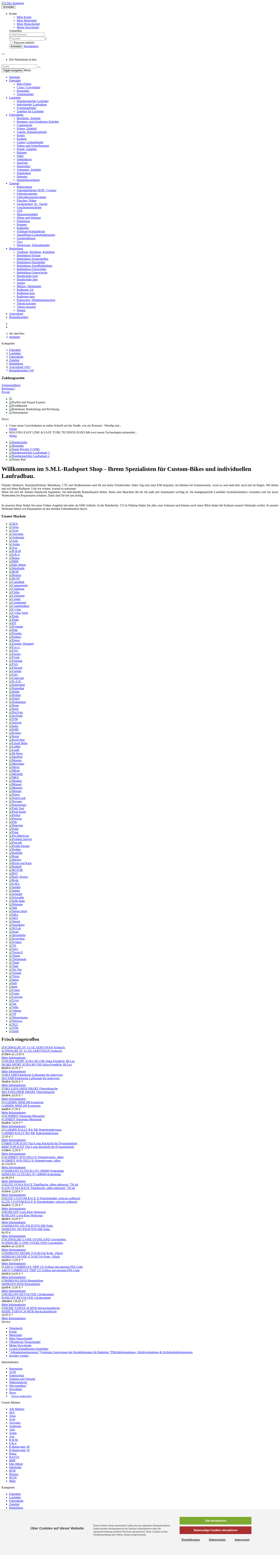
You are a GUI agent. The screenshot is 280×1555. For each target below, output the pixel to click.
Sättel (20, 156)
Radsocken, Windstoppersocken (36, 300)
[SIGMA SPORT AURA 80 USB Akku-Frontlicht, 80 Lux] (38, 1061)
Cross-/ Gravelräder (28, 87)
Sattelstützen (24, 159)
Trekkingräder (25, 94)
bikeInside (15, 1467)
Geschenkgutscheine (29, 207)
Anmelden (8, 7)
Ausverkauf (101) (19, 367)
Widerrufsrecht (18, 1382)
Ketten (21, 135)
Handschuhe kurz (27, 276)
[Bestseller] (16, 445)
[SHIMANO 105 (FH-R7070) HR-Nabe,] (28, 1225)
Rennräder (23, 90)
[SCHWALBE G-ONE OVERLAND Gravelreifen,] (34, 1239)
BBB (12, 1460)
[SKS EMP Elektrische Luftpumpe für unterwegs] (32, 1074)
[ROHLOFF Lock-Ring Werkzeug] (24, 1212)
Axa (11, 1436)
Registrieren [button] (31, 46)
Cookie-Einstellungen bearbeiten (28, 1348)
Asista (13, 1433)
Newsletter (15, 1389)
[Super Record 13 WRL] (24, 449)
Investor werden (19, 1355)
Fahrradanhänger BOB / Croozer (36, 190)
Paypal (6, 392)
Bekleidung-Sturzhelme (31, 262)
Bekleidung (16, 248)
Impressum (15, 1368)
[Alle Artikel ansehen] (13, 523)
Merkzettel (15, 1335)
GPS (19, 210)
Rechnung (9, 388)
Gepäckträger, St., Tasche (32, 204)
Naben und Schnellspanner (33, 145)
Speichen (22, 162)
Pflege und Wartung (29, 217)
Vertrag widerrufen (21, 1396)
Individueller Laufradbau (32, 104)
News (12, 1392)
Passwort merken (23, 42)
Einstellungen (191, 1539)
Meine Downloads (20, 1345)
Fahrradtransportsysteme (31, 197)
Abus (12, 1415)
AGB (12, 1372)
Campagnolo (24, 125)
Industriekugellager (28, 180)
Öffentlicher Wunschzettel (24, 1342)
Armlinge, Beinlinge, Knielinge (36, 252)
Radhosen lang (26, 296)
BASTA (14, 1457)
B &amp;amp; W (19, 1450)
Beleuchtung (24, 186)
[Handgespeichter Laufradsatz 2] (29, 456)
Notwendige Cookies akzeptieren (216, 1530)
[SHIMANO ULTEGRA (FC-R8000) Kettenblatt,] (33, 1170)
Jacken (21, 282)
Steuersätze (23, 166)
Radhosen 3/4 (25, 289)
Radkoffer (23, 228)
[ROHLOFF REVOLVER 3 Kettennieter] (28, 1294)
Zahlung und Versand (22, 1378)
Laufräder (15, 97)
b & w (13, 1443)
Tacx (20, 241)
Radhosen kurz (26, 293)
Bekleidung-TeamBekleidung (34, 265)
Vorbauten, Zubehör (29, 169)
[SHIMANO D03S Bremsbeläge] (22, 1280)
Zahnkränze (24, 173)
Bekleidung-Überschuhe (31, 269)
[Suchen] (39, 67)
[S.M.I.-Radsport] (13, 3)
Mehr (12, 1481)
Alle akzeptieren (215, 1520)
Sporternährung (26, 238)
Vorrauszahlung (11, 385)
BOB (12, 1470)
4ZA (12, 1412)
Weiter (13, 429)
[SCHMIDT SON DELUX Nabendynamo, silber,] (33, 1157)
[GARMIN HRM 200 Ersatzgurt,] (23, 1102)
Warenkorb (15, 1328)
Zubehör (14, 183)
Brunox (13, 1474)
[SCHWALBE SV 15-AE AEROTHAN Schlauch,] (34, 1047)
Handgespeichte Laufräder (33, 101)
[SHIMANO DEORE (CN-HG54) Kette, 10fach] (32, 1253)
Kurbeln (22, 138)
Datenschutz (16, 1375)
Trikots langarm (26, 306)
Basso (12, 1453)
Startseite (14, 77)
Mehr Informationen (14, 1057)
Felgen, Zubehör (27, 128)
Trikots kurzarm (26, 303)
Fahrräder (15, 80)
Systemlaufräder (26, 108)
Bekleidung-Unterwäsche (32, 272)
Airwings (14, 1422)
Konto (13, 1331)
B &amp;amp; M (19, 1446)
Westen (21, 310)
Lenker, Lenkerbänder (30, 142)
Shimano (22, 176)
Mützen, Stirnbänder (29, 286)
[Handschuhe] (18, 442)
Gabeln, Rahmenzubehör (32, 132)
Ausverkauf (16, 313)
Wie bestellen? (17, 1385)
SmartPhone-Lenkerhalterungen (36, 234)
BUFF (13, 1477)
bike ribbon (16, 1463)
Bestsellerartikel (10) (21, 370)
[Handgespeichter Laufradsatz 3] (29, 452)
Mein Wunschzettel (20, 1338)
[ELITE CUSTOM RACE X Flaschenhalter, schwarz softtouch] (41, 1198)
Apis (12, 1429)
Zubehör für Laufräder (30, 111)
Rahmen (22, 152)
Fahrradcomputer (27, 193)
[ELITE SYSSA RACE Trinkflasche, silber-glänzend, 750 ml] (40, 1184)
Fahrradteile (16, 114)
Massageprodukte (27, 214)
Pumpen (22, 224)
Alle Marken (16, 1409)
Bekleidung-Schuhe (29, 255)
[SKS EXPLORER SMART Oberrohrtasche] (30, 1088)
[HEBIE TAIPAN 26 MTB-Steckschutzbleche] (31, 1308)
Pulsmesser (23, 221)
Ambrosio (15, 1426)
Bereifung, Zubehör (29, 118)
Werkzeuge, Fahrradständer (33, 245)
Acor (12, 1419)
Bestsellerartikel (18, 317)
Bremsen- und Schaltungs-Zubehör (38, 121)
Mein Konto (24, 17)
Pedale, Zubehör (27, 149)
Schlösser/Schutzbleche (31, 231)
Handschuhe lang (27, 279)
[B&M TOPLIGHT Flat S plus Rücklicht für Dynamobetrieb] (39, 1143)
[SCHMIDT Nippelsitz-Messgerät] (23, 1116)
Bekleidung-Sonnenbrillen (32, 258)
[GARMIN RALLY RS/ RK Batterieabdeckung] (32, 1129)
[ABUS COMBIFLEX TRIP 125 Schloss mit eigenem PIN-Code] (42, 1266)
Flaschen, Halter (26, 200)
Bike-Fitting (24, 84)
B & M (13, 1439)
